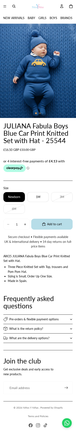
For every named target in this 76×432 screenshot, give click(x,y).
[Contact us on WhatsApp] (67, 423)
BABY (31, 18)
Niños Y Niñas (31, 407)
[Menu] (5, 6)
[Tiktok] (45, 425)
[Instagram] (38, 425)
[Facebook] (30, 425)
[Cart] (71, 6)
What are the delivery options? (29, 338)
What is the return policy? (26, 328)
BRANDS (66, 18)
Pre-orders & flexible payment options (34, 319)
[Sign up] (66, 387)
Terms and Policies (38, 416)
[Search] (14, 6)
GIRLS (42, 18)
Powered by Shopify (51, 407)
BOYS (53, 18)
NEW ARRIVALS (13, 18)
